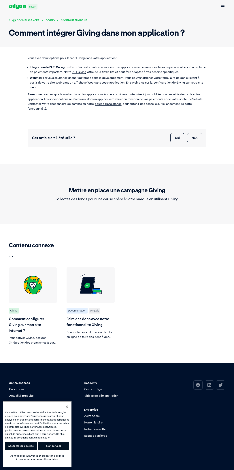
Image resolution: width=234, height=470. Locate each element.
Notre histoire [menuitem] (93, 422)
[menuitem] (198, 385)
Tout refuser (53, 445)
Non (194, 138)
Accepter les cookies (21, 445)
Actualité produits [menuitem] (21, 395)
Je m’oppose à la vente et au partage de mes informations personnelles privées (37, 457)
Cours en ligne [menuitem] (93, 389)
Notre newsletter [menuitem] (95, 429)
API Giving (79, 72)
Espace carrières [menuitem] (95, 435)
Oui (177, 138)
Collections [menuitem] (16, 389)
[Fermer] (67, 407)
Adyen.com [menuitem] (92, 416)
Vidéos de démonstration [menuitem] (101, 395)
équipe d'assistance (108, 104)
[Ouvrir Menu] (222, 6)
